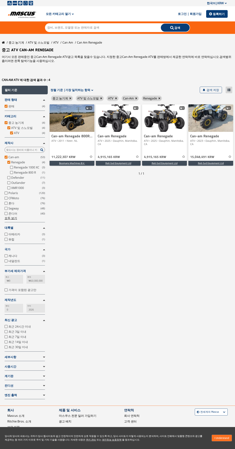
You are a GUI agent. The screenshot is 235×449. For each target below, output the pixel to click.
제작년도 (10, 299)
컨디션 (9, 385)
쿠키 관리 (91, 439)
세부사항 (10, 357)
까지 (29, 306)
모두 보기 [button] (11, 218)
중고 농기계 (16, 42)
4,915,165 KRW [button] (109, 157)
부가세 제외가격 (15, 270)
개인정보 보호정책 (112, 439)
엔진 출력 (11, 395)
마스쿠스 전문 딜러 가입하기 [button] (77, 416)
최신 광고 (11, 320)
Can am (67, 42)
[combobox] (197, 412)
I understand (221, 438)
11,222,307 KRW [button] (63, 157)
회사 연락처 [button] (132, 416)
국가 (7, 249)
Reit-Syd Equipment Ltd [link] (118, 163)
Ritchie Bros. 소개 (19, 421)
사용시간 (10, 366)
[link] (72, 118)
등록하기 (219, 14)
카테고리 (10, 116)
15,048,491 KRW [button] (202, 157)
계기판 (9, 376)
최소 (7, 277)
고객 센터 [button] (130, 421)
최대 (29, 277)
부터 (7, 306)
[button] (25, 90)
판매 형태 (11, 99)
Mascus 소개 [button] (15, 416)
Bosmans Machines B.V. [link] (72, 163)
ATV (56, 42)
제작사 (9, 142)
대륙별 (9, 227)
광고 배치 (65, 421)
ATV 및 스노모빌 (38, 42)
